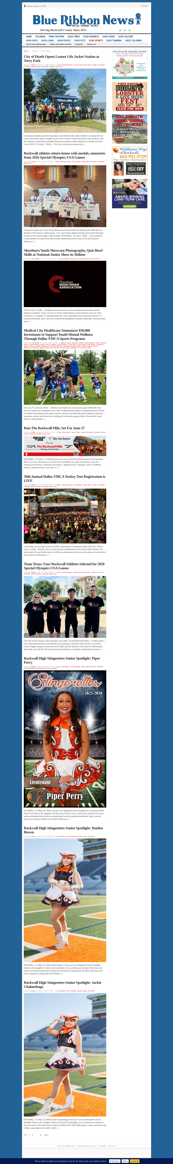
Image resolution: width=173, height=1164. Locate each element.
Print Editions (56, 36)
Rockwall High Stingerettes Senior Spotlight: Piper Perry (62, 660)
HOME (29, 36)
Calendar (40, 36)
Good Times (74, 36)
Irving (30, 346)
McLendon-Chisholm (55, 346)
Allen (69, 343)
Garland (53, 344)
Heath (95, 65)
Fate (59, 65)
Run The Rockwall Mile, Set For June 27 (54, 428)
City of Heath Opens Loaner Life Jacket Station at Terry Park (61, 58)
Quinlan (83, 346)
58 (41, 1135)
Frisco (48, 344)
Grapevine (99, 344)
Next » (46, 1135)
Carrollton (75, 343)
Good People (64, 40)
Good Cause (108, 36)
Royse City (59, 66)
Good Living (47, 40)
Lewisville (36, 346)
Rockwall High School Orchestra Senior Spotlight (40, 668)
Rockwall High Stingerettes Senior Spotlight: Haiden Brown (63, 830)
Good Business (91, 36)
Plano (78, 346)
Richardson (27, 348)
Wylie (89, 348)
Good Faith (32, 40)
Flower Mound (34, 344)
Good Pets (79, 40)
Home (26, 51)
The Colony (82, 348)
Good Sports (96, 40)
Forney (42, 344)
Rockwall (45, 66)
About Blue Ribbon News (36, 44)
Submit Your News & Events (60, 44)
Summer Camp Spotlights (68, 348)
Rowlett (51, 66)
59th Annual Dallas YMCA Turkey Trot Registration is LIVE (64, 478)
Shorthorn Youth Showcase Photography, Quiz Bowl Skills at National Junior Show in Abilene (63, 252)
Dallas (81, 343)
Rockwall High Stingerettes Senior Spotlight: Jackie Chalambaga (62, 984)
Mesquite (66, 346)
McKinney (44, 346)
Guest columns (133, 40)
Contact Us (91, 44)
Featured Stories (67, 65)
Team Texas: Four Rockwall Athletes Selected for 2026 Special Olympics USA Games (64, 566)
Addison (63, 343)
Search (145, 6)
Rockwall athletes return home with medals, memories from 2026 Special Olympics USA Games (64, 155)
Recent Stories (36, 66)
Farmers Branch (89, 343)
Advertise (79, 44)
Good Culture (125, 36)
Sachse (56, 348)
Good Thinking (114, 40)
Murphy (73, 346)
